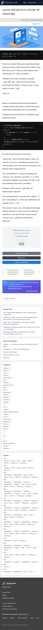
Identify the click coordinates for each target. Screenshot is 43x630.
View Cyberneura (32, 291)
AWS (4, 387)
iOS (4, 380)
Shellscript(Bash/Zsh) (10, 412)
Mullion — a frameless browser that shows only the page (20, 345)
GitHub (4, 618)
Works (4, 595)
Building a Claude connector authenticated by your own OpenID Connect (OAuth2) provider (20, 318)
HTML (5, 424)
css (4, 407)
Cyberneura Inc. (23, 614)
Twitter (12, 618)
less (4, 441)
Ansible (5, 448)
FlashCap (6, 358)
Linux (5, 375)
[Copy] (41, 52)
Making (5, 426)
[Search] (41, 3)
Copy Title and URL (21, 253)
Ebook (5, 446)
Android (6, 400)
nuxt (4, 417)
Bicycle (5, 402)
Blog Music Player (8, 598)
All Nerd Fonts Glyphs (9, 609)
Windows (6, 422)
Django (5, 368)
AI (4, 436)
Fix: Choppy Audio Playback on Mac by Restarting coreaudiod (19, 313)
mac (4, 373)
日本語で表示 (36, 24)
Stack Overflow (22, 618)
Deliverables (32, 3)
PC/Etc (5, 395)
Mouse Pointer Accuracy (11, 355)
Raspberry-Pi (7, 385)
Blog (24, 3)
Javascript (6, 392)
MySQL (5, 383)
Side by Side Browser (10, 352)
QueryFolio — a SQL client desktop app (16, 349)
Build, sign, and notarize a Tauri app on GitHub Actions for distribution (19, 323)
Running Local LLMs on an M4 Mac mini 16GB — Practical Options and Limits (19, 333)
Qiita (31, 618)
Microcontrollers (8, 443)
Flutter (5, 414)
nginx (5, 409)
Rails (4, 429)
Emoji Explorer (7, 606)
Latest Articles (9, 298)
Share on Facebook (21, 262)
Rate (21, 244)
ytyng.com (11, 2)
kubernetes (7, 378)
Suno (37, 618)
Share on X (21, 258)
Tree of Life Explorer (9, 603)
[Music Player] (38, 3)
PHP (4, 390)
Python (5, 370)
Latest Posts (6, 592)
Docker (5, 397)
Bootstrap (6, 419)
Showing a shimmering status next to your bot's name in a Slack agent (21, 328)
